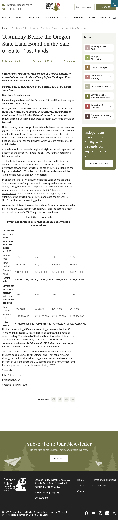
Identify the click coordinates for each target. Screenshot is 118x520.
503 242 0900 (41, 498)
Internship (78, 17)
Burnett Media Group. (39, 514)
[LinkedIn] (72, 399)
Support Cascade (99, 163)
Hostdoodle (10, 514)
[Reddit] (66, 399)
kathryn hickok (12, 61)
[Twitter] (60, 399)
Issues (18, 17)
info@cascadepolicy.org (47, 492)
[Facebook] (53, 399)
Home (5, 28)
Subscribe (59, 458)
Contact (103, 17)
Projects (33, 17)
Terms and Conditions (104, 479)
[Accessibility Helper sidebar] (114, 3)
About (5, 17)
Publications (50, 17)
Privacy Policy (99, 485)
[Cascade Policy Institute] (53, 7)
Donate (106, 6)
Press (66, 17)
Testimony (69, 61)
